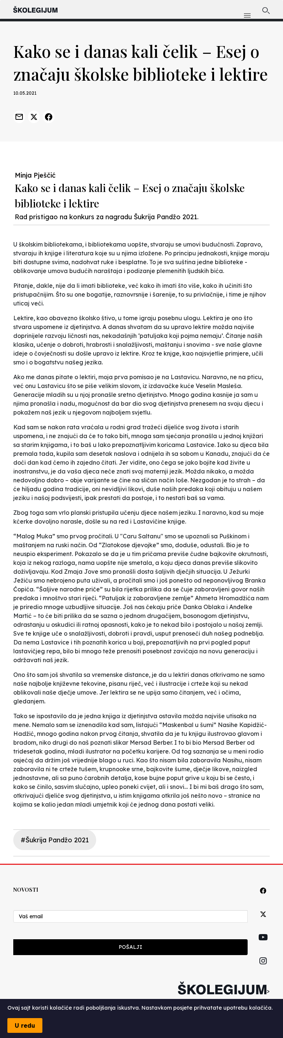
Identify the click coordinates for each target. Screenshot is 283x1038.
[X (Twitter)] (263, 922)
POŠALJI (130, 947)
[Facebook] (263, 899)
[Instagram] (263, 969)
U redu (25, 1025)
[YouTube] (263, 945)
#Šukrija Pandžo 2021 (55, 840)
